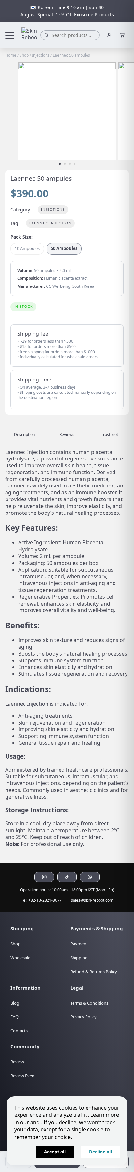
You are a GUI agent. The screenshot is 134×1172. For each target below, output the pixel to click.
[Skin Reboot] (29, 35)
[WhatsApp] (90, 877)
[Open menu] (11, 35)
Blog (14, 1003)
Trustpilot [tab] (109, 434)
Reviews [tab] (67, 434)
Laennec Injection (50, 223)
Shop (24, 55)
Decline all (100, 1152)
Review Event (23, 1076)
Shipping (78, 958)
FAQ (14, 1016)
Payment (79, 944)
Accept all (55, 1152)
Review (17, 1062)
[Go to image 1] (60, 164)
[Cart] (122, 35)
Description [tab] (24, 434)
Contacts (19, 1030)
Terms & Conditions (89, 1003)
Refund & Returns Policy (93, 972)
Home (10, 55)
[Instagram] (44, 877)
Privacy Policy (83, 1016)
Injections (40, 55)
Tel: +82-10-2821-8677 (41, 900)
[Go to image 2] (65, 164)
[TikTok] (67, 877)
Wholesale (20, 958)
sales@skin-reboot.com (92, 900)
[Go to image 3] (70, 164)
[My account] (109, 35)
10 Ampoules (27, 248)
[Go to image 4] (74, 164)
